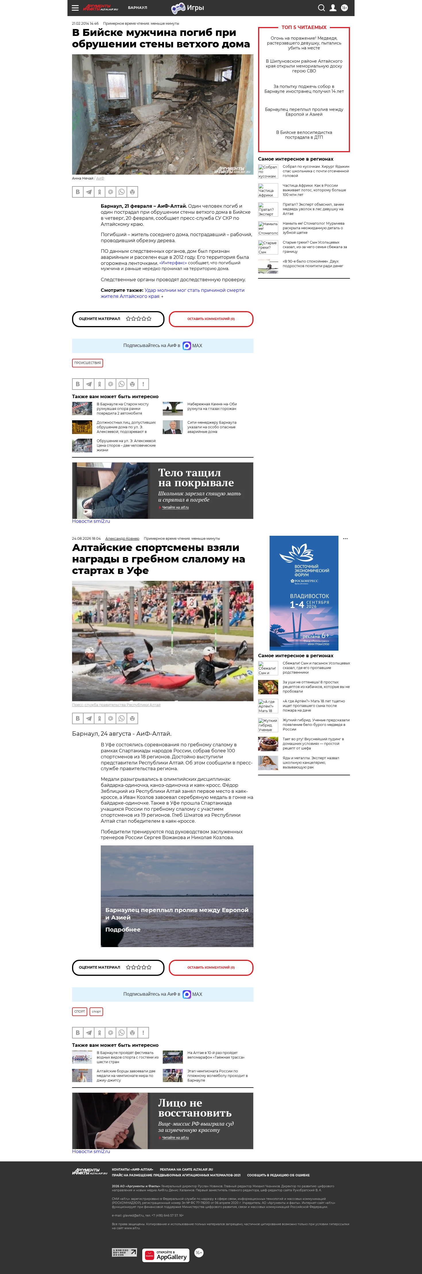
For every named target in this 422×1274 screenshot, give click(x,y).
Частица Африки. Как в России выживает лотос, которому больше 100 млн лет (314, 190)
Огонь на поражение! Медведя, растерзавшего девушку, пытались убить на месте (304, 43)
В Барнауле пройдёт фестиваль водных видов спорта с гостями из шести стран (127, 1057)
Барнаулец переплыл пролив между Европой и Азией (304, 112)
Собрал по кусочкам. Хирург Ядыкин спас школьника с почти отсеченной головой (316, 171)
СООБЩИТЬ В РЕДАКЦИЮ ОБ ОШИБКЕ (278, 1175)
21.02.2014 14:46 (85, 23)
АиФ (100, 178)
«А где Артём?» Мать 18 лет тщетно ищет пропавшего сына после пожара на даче (314, 705)
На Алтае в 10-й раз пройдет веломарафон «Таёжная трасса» (216, 1055)
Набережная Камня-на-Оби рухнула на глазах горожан (212, 406)
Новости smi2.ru (91, 521)
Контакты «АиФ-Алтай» (132, 1169)
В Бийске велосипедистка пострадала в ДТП (304, 135)
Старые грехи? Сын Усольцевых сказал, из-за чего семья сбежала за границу (315, 247)
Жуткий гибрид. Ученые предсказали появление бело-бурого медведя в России (316, 724)
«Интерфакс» (173, 262)
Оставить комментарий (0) (211, 319)
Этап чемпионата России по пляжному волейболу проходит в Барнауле (217, 1075)
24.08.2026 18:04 (86, 538)
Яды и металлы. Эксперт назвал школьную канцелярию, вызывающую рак (311, 762)
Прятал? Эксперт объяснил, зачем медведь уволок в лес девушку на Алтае (313, 209)
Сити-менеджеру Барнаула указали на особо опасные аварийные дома (212, 427)
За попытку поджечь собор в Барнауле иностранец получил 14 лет (304, 89)
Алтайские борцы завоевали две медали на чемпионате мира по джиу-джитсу (126, 1075)
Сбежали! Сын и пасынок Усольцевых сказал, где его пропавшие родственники (316, 667)
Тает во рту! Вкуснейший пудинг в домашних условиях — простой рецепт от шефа (313, 743)
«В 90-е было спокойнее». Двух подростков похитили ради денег (313, 263)
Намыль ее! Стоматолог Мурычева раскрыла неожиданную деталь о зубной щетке (313, 228)
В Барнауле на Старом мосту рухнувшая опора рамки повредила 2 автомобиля (123, 408)
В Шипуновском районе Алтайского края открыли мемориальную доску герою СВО (304, 66)
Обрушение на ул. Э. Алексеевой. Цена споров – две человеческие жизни (126, 445)
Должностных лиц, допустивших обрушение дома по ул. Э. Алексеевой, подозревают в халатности (126, 429)
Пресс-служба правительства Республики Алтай (116, 705)
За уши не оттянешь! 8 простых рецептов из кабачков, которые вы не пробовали (316, 686)
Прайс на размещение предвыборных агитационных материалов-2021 (176, 1175)
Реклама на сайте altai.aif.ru (186, 1169)
